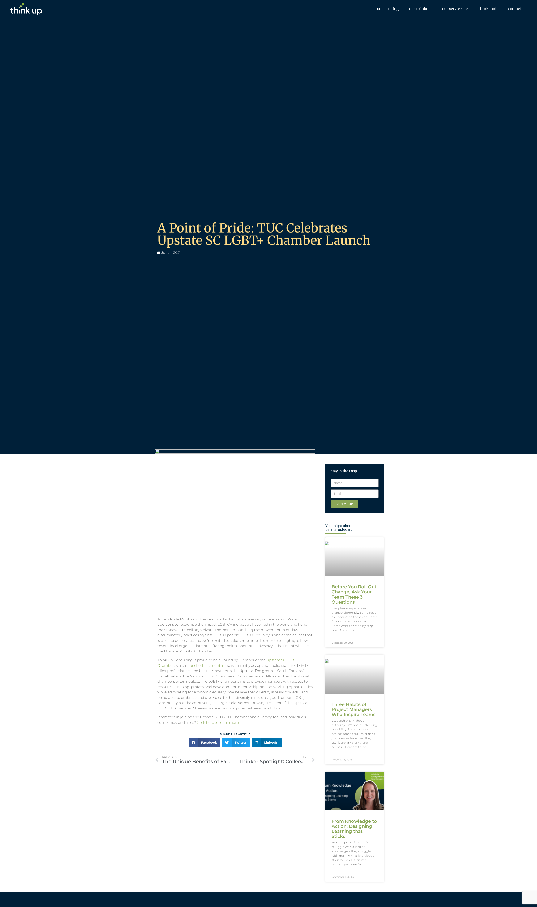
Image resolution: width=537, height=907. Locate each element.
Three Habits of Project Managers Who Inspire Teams (353, 709)
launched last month (205, 665)
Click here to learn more (218, 722)
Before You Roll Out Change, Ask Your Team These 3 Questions (354, 594)
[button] (204, 742)
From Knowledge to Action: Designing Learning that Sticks (354, 829)
